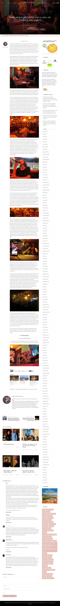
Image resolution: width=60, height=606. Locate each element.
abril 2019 (44, 355)
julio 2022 (45, 256)
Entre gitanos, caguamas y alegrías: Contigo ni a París (29, 471)
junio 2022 (45, 258)
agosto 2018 (45, 375)
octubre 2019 (45, 340)
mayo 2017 (45, 413)
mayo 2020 (45, 322)
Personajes (45, 563)
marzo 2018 (45, 388)
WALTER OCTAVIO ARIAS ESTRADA (49, 115)
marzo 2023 (45, 235)
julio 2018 (44, 378)
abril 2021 (44, 294)
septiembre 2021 (46, 281)
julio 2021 (44, 286)
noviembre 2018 (46, 368)
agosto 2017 (45, 406)
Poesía (51, 563)
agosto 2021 (45, 284)
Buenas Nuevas (50, 509)
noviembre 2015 (46, 459)
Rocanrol (31, 389)
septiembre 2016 (46, 434)
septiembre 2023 (46, 220)
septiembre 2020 (46, 312)
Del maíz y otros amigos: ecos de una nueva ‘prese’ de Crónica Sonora (30, 446)
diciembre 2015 (46, 457)
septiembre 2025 (46, 159)
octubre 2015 (45, 462)
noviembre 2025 (46, 154)
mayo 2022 (45, 261)
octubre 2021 (45, 279)
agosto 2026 (45, 131)
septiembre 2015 (46, 464)
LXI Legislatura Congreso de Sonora (48, 550)
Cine (44, 511)
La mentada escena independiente (21, 389)
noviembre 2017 (46, 398)
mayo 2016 (45, 444)
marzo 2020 (45, 327)
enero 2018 (45, 393)
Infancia (44, 532)
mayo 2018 (45, 383)
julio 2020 (45, 317)
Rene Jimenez (8, 525)
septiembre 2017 (46, 403)
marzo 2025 (45, 174)
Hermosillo (45, 526)
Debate (44, 515)
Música (28, 389)
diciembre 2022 (46, 243)
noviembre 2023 (46, 215)
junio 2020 (45, 319)
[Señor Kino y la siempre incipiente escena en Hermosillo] (14, 378)
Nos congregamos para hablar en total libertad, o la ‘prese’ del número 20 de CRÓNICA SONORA (50, 112)
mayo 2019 (45, 352)
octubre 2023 (45, 218)
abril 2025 (45, 172)
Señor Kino (35, 389)
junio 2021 (45, 289)
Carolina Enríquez (5, 47)
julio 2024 (45, 195)
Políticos (45, 565)
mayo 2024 (45, 200)
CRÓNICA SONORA (29, 2)
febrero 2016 (45, 452)
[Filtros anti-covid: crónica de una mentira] (24, 378)
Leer (36, 449)
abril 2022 (45, 263)
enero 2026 (45, 149)
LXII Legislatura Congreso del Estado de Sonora (49, 547)
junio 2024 (45, 197)
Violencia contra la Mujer (48, 578)
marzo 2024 (45, 205)
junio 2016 (45, 441)
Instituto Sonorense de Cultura (49, 534)
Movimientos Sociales (47, 555)
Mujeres (44, 557)
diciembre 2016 (46, 426)
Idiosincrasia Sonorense (48, 530)
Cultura (29, 14)
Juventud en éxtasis (47, 536)
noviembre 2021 (46, 276)
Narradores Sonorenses (48, 559)
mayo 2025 (45, 169)
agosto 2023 (45, 223)
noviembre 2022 (46, 246)
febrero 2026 (45, 146)
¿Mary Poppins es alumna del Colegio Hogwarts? (10, 471)
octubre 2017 (45, 401)
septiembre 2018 (46, 373)
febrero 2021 (45, 299)
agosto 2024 (45, 192)
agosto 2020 (45, 314)
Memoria (44, 553)
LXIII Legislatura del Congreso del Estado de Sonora (49, 543)
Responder (9, 512)
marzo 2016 (45, 449)
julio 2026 (45, 134)
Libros (54, 540)
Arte (44, 509)
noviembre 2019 (46, 337)
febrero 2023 (45, 238)
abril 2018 (45, 385)
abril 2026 (45, 141)
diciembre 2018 (46, 365)
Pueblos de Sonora (46, 567)
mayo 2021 (45, 291)
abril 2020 (45, 324)
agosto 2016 (45, 436)
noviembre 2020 (46, 307)
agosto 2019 (45, 345)
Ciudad (48, 511)
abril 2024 (45, 202)
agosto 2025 (45, 162)
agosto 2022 (45, 253)
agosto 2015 (45, 467)
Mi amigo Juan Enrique (9, 444)
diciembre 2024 (46, 182)
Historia (51, 526)
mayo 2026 (45, 139)
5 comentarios (35, 25)
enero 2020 (45, 332)
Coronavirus (45, 513)
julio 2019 (44, 347)
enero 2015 (45, 482)
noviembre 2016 (46, 429)
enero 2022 (45, 271)
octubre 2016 (45, 431)
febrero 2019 (45, 360)
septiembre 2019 (46, 342)
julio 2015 (44, 469)
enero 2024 (45, 210)
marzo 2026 (45, 144)
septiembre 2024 (46, 190)
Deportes (50, 515)
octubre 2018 (45, 370)
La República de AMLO (47, 540)
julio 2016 (44, 439)
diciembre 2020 (46, 304)
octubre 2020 (45, 309)
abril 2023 (45, 233)
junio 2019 (45, 350)
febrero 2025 (45, 177)
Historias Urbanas (46, 528)
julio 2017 (44, 408)
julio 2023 (45, 225)
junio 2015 (45, 472)
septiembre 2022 (46, 251)
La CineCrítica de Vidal (47, 538)
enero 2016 (45, 454)
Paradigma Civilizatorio (47, 561)
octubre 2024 (45, 187)
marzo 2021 (45, 296)
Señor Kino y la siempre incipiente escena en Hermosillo (14, 382)
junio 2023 (45, 228)
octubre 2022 (45, 248)
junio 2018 (45, 380)
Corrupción (52, 513)
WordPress (30, 604)
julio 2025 (45, 164)
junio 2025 (45, 167)
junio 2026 (45, 136)
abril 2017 (44, 416)
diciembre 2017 (46, 396)
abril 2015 (44, 477)
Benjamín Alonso (27, 338)
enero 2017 (45, 424)
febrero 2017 (45, 421)
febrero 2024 (45, 207)
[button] (44, 61)
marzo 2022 (45, 266)
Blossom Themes (47, 602)
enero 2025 (45, 179)
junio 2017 (45, 411)
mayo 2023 (45, 230)
